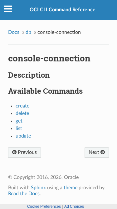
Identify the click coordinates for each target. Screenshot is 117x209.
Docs (13, 32)
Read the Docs (24, 193)
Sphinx (38, 187)
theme (70, 187)
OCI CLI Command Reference (62, 9)
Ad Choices (74, 206)
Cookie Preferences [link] (44, 206)
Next (94, 152)
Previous (27, 152)
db (28, 32)
